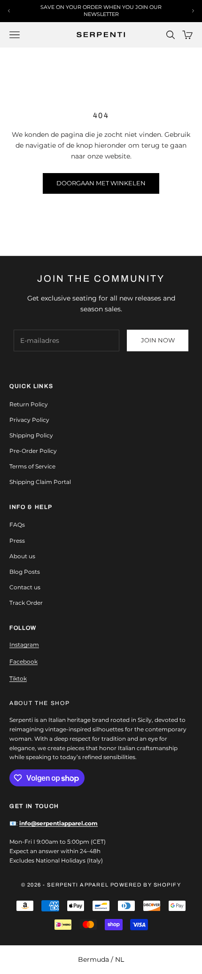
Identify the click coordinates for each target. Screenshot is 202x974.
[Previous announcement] (9, 10)
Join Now (158, 340)
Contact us (24, 587)
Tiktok (18, 678)
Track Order (26, 602)
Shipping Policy (31, 435)
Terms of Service (32, 466)
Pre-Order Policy (33, 450)
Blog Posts (24, 571)
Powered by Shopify (145, 884)
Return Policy (28, 404)
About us (22, 556)
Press (17, 540)
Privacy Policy (29, 419)
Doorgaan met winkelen (101, 183)
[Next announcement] (193, 10)
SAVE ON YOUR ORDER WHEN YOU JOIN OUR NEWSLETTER (101, 10)
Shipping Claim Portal (40, 481)
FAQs (17, 524)
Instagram (24, 644)
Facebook (23, 661)
